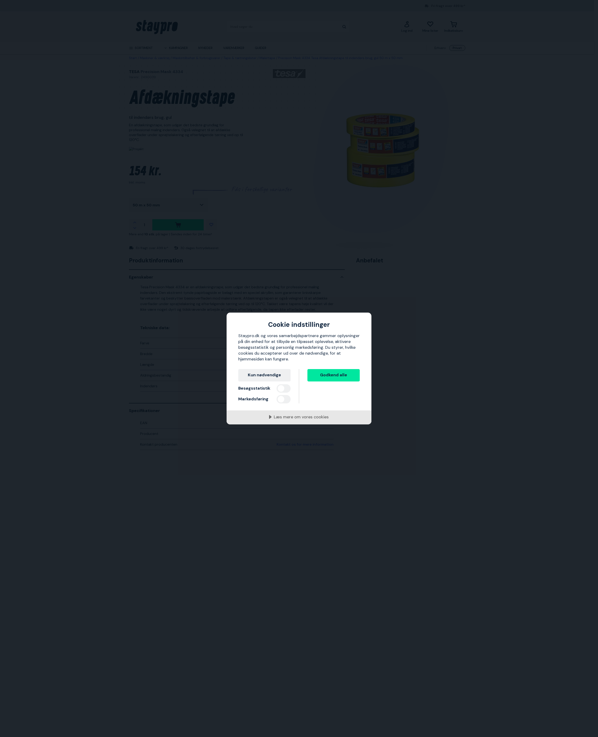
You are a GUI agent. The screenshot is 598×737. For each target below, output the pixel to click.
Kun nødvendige (264, 375)
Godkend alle (333, 375)
